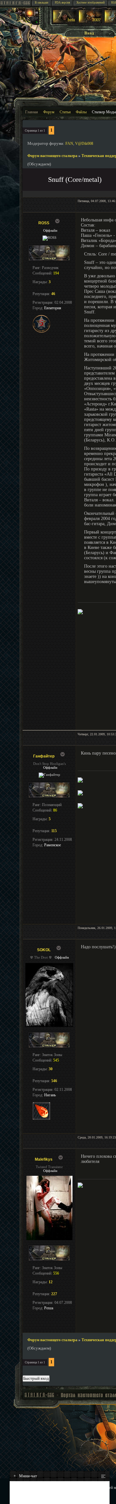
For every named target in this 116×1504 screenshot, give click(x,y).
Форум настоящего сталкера (52, 155)
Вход (89, 33)
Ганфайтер (43, 756)
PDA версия (62, 2)
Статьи (65, 112)
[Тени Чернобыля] (90, 21)
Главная (31, 112)
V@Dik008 (84, 143)
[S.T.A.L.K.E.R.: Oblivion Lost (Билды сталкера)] (64, 21)
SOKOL (44, 950)
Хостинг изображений (90, 2)
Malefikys (44, 1159)
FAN (69, 143)
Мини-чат (25, 1475)
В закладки (41, 2)
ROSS (43, 223)
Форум (48, 112)
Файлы (81, 112)
